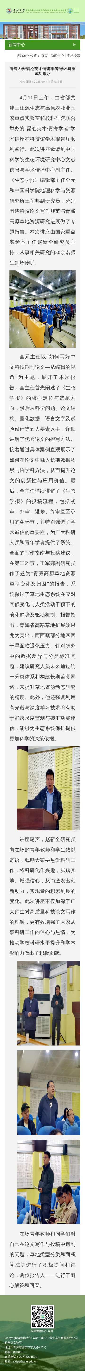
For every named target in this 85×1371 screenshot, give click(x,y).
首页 (44, 55)
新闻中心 (57, 55)
